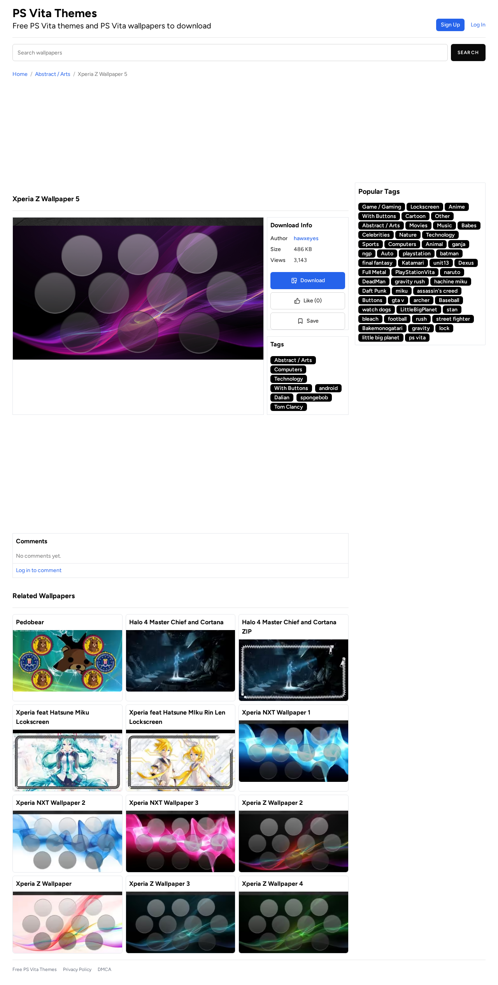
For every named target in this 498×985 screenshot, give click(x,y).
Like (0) (312, 300)
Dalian (281, 397)
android (328, 388)
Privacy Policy (77, 969)
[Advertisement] (180, 135)
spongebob (314, 397)
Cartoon (415, 216)
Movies (418, 225)
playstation (417, 253)
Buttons (372, 300)
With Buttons (291, 388)
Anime (457, 207)
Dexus (466, 263)
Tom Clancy (288, 407)
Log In (478, 24)
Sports (370, 244)
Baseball (449, 300)
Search (468, 52)
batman (449, 253)
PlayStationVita (415, 272)
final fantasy (377, 263)
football (397, 319)
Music (444, 225)
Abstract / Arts (52, 74)
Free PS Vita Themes (34, 969)
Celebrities (376, 235)
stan (452, 309)
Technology (288, 379)
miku (402, 291)
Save (313, 321)
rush (421, 319)
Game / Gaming (381, 207)
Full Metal (374, 272)
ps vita (417, 337)
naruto (452, 272)
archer (422, 300)
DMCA (104, 969)
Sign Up (450, 24)
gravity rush (410, 281)
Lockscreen (424, 207)
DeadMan (374, 281)
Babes (469, 225)
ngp (367, 253)
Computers (288, 369)
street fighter (453, 319)
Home (20, 74)
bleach (370, 319)
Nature (408, 235)
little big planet (381, 337)
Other (442, 216)
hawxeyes (306, 238)
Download (312, 280)
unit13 (441, 263)
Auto (387, 253)
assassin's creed (437, 291)
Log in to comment (38, 570)
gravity (421, 328)
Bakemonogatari (382, 328)
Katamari (413, 263)
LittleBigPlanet (418, 309)
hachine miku (450, 281)
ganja (458, 244)
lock (444, 328)
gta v (398, 300)
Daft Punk (374, 291)
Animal (434, 244)
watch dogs (376, 309)
